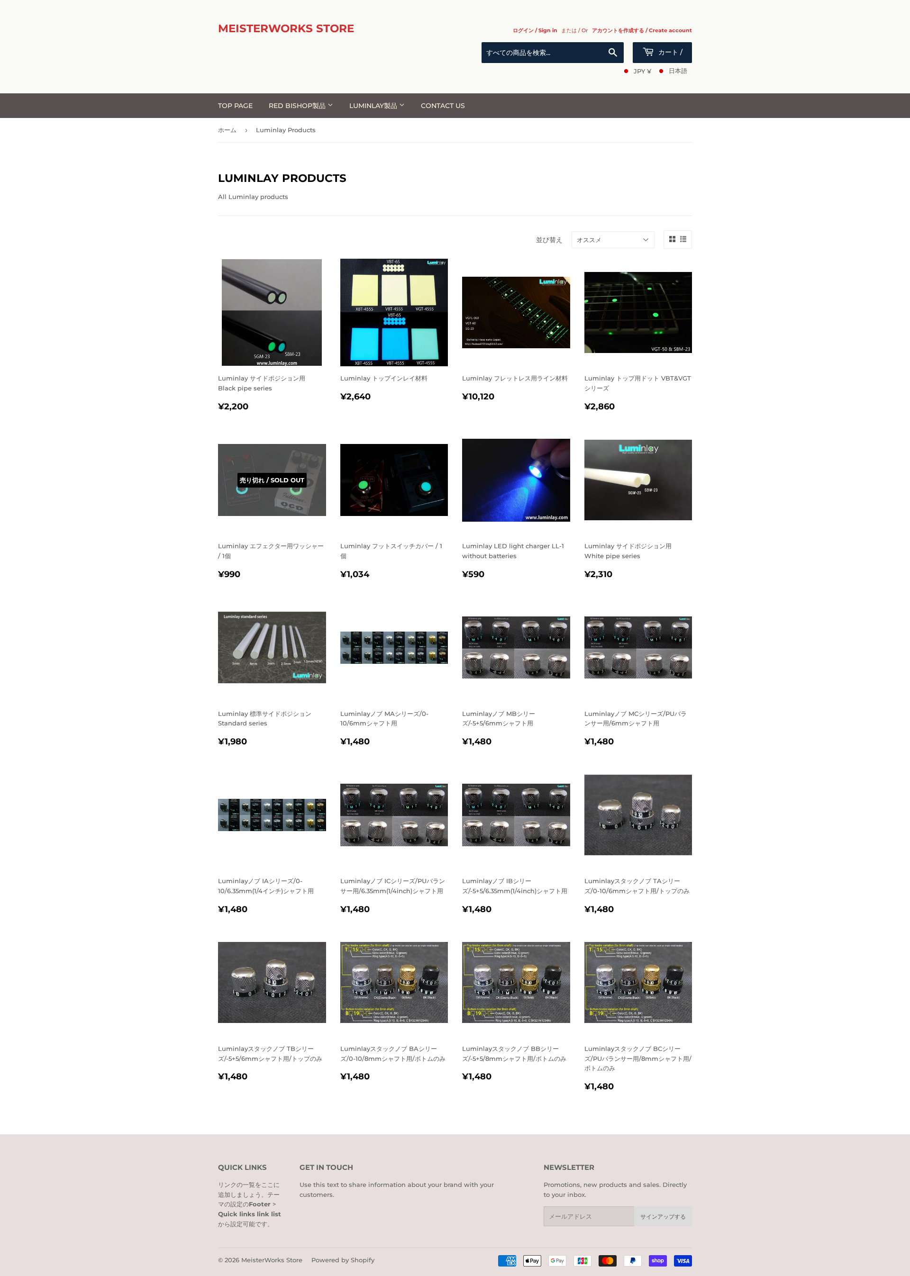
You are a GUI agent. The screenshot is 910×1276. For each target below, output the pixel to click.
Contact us (443, 105)
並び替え (549, 239)
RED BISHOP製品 (298, 105)
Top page (235, 105)
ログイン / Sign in (535, 30)
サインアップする (663, 1216)
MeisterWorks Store (286, 28)
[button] (654, 71)
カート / (669, 52)
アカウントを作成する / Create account (642, 30)
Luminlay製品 (374, 105)
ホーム (227, 130)
